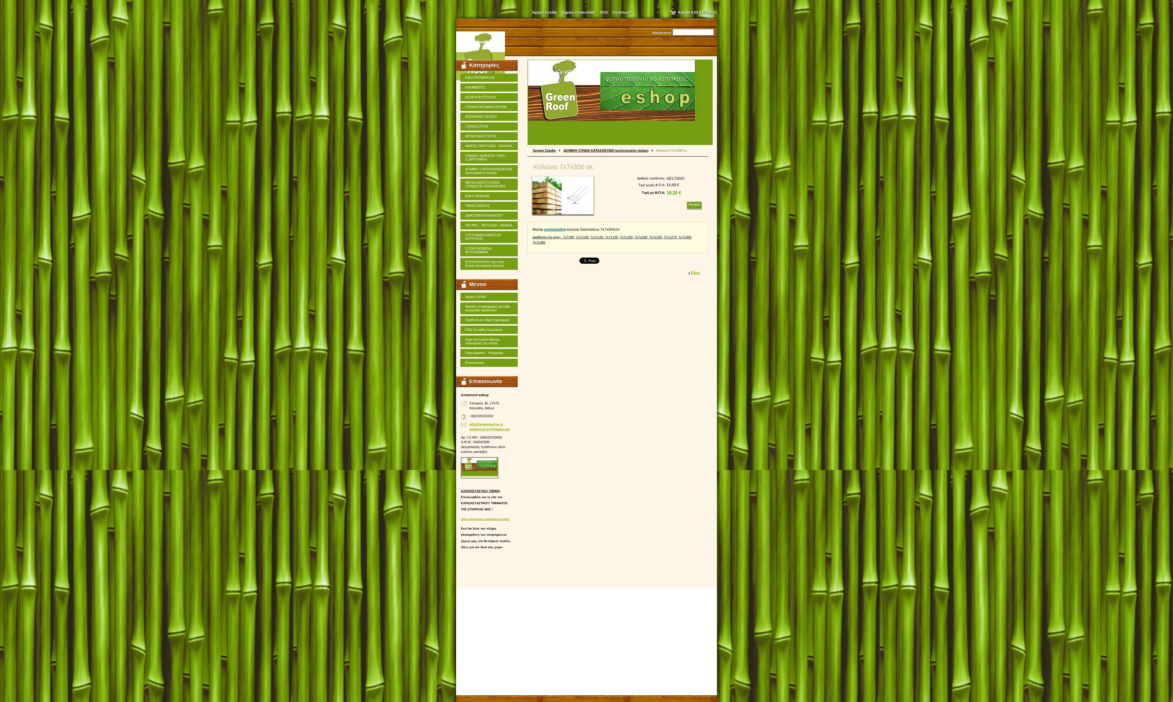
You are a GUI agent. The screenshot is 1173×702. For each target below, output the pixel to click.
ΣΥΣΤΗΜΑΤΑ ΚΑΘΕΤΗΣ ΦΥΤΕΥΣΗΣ (483, 237)
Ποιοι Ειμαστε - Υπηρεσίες (484, 353)
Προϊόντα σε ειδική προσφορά (487, 320)
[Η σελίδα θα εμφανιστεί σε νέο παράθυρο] (563, 195)
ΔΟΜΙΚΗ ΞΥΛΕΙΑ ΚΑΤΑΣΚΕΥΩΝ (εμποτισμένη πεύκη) (606, 150)
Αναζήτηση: (662, 32)
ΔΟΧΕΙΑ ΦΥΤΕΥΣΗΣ (480, 97)
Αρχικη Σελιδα (544, 150)
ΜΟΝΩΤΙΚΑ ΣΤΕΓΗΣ (480, 136)
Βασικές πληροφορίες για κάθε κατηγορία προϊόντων (487, 308)
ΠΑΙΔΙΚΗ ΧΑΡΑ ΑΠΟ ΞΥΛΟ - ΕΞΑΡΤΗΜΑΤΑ (486, 157)
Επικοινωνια (474, 362)
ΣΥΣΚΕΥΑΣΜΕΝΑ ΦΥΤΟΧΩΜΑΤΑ (478, 250)
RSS (604, 12)
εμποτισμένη (555, 229)
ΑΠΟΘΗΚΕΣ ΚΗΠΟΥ (481, 116)
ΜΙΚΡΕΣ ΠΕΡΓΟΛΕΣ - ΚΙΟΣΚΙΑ (488, 146)
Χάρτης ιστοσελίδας (578, 12)
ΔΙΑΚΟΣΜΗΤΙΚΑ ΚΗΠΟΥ (483, 215)
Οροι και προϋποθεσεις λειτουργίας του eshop (482, 341)
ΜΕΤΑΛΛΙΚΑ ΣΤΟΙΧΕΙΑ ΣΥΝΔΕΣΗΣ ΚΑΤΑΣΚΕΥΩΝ (485, 184)
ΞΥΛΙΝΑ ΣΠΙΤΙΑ (476, 126)
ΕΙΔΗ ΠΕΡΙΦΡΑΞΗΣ (480, 77)
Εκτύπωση (622, 12)
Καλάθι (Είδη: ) (697, 12)
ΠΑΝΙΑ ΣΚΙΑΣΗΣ (477, 206)
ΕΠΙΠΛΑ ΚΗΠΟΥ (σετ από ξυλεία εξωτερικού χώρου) (484, 263)
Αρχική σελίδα (544, 12)
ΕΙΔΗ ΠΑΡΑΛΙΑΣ (477, 196)
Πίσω (695, 273)
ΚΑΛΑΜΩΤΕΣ (475, 87)
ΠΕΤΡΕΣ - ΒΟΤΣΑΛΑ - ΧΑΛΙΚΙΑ (488, 225)
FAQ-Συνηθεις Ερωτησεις (484, 329)
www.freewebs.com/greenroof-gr (485, 519)
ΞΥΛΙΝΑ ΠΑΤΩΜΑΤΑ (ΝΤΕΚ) (486, 107)
